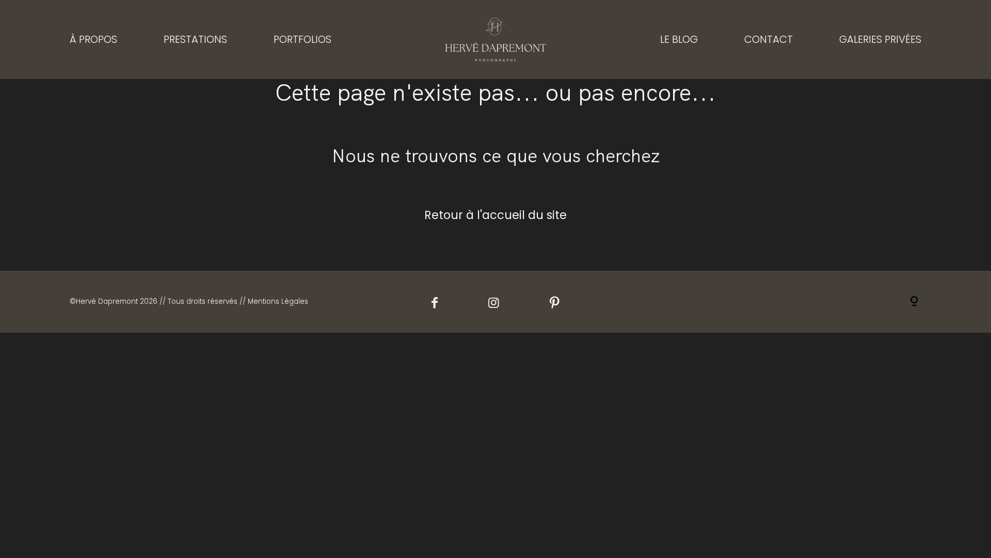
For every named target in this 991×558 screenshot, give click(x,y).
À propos (93, 40)
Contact (768, 40)
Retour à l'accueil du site (495, 215)
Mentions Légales (278, 301)
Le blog (679, 40)
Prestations (195, 40)
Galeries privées (880, 40)
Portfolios (302, 40)
